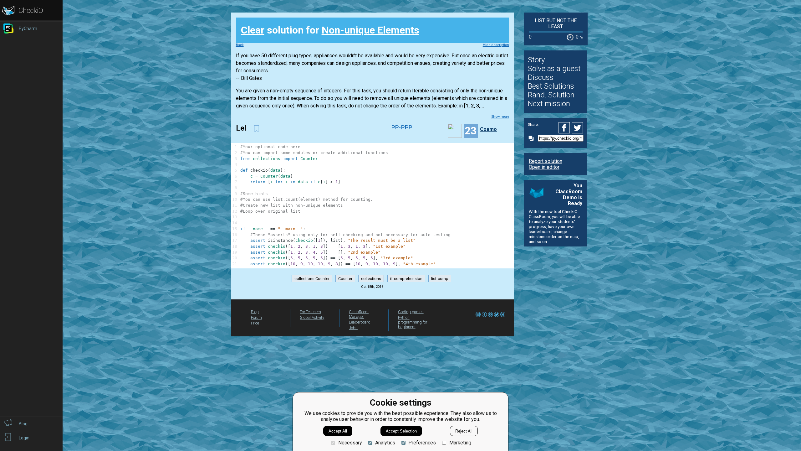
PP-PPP (401, 127)
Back (240, 45)
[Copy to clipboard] (533, 138)
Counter (345, 278)
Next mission (549, 103)
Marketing (460, 443)
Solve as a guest (554, 68)
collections (371, 278)
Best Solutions (551, 86)
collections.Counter (311, 278)
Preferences (422, 443)
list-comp (439, 278)
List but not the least (556, 23)
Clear (252, 30)
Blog (255, 311)
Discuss (541, 77)
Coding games (411, 311)
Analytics (385, 443)
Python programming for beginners (412, 322)
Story (536, 59)
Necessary (350, 443)
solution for (330, 30)
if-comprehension (406, 278)
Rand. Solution (551, 95)
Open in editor (544, 167)
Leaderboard (359, 322)
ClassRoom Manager (359, 314)
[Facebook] (565, 127)
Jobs (353, 327)
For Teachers (310, 311)
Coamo (488, 129)
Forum (256, 317)
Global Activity (312, 317)
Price (255, 323)
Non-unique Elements (370, 30)
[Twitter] (578, 127)
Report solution (545, 161)
